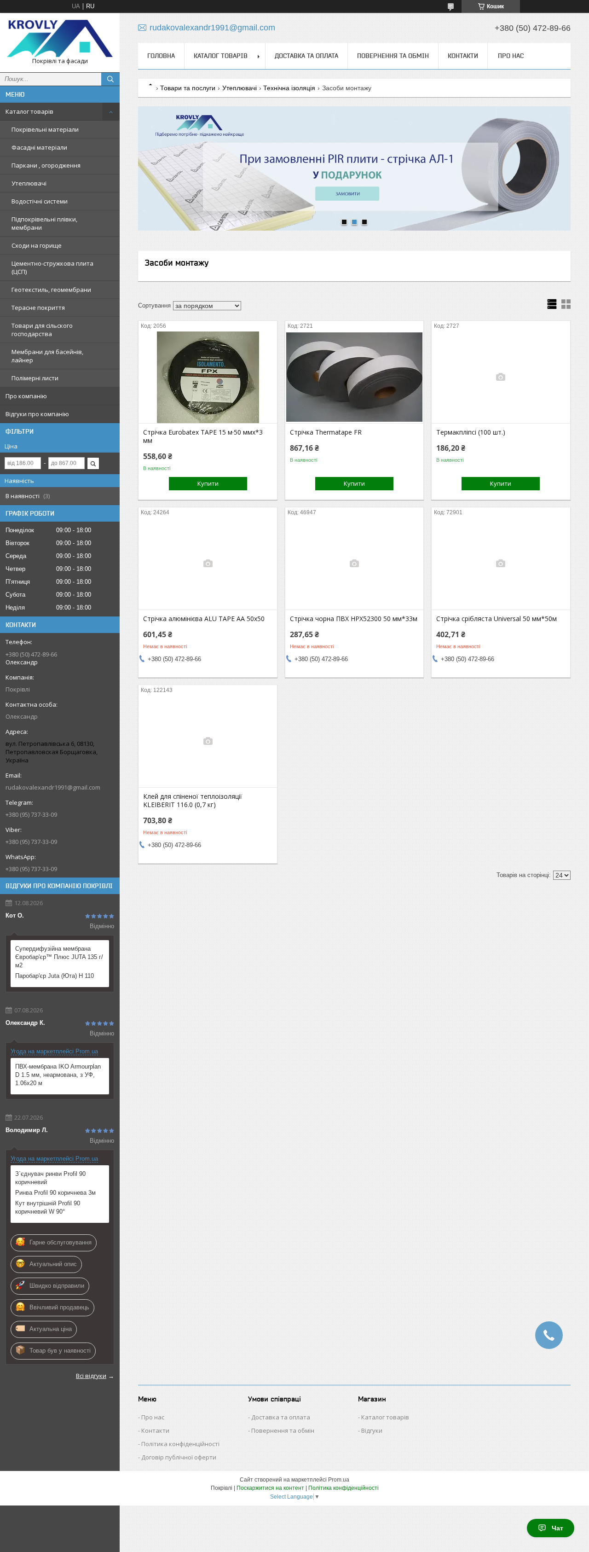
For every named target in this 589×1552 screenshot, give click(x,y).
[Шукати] (110, 79)
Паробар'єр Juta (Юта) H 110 (54, 975)
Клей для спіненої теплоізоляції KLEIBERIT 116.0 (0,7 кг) (192, 800)
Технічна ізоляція (289, 88)
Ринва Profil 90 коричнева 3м (55, 1192)
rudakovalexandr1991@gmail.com (53, 787)
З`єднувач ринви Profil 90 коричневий (50, 1178)
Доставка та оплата (306, 55)
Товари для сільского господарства (42, 329)
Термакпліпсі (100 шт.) (470, 432)
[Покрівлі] (60, 38)
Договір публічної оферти (178, 1457)
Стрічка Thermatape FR (326, 432)
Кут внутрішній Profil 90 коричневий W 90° (47, 1207)
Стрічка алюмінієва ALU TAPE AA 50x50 (204, 619)
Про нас (511, 55)
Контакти (463, 55)
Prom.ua (338, 1479)
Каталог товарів (29, 111)
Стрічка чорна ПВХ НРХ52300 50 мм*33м (353, 619)
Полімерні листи (35, 378)
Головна (161, 55)
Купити (208, 483)
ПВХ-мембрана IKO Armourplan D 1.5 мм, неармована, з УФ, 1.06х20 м (58, 1075)
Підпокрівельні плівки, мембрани (44, 223)
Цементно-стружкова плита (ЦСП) (52, 267)
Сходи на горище (37, 245)
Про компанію (26, 396)
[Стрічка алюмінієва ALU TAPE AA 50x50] (208, 563)
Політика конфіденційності (180, 1444)
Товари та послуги (187, 88)
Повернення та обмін (393, 55)
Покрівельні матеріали (45, 129)
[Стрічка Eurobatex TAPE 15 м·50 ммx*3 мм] (208, 377)
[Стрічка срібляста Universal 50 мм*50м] (501, 563)
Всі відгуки (91, 1376)
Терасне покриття (38, 307)
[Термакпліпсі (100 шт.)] (501, 377)
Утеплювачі (29, 183)
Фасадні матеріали (39, 147)
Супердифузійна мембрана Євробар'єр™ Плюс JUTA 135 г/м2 (59, 957)
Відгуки (371, 1430)
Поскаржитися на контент (270, 1488)
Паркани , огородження (46, 165)
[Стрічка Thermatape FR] (354, 377)
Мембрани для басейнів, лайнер (47, 356)
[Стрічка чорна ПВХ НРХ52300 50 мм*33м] (354, 563)
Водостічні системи (40, 201)
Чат (557, 1528)
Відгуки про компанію (37, 414)
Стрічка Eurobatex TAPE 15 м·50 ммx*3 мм (203, 436)
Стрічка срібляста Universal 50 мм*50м (496, 619)
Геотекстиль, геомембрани (51, 289)
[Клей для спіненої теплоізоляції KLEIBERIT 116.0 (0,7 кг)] (208, 741)
